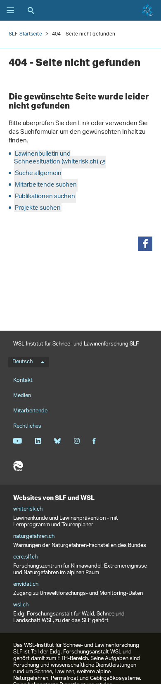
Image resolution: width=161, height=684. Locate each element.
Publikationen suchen (45, 196)
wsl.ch (20, 605)
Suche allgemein (38, 173)
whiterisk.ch (28, 509)
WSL (18, 466)
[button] (145, 244)
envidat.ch (25, 584)
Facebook (94, 441)
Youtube (17, 441)
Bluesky (57, 441)
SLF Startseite (25, 34)
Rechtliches (27, 426)
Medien (22, 395)
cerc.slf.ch (25, 557)
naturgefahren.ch (33, 536)
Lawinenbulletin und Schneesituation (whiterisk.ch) (56, 158)
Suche (31, 10)
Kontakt (23, 380)
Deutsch (22, 362)
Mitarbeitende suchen (46, 185)
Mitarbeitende (30, 410)
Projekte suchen (38, 208)
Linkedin (37, 441)
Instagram (76, 441)
